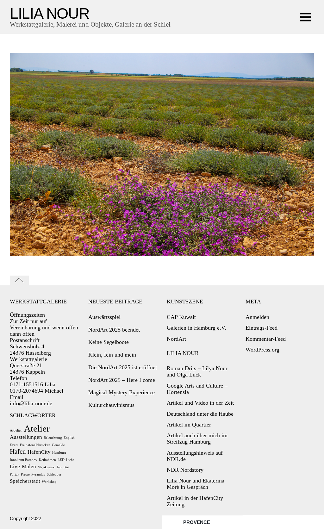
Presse (25, 474)
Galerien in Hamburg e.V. (196, 328)
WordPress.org (262, 349)
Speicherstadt (25, 481)
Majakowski (46, 467)
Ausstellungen (26, 437)
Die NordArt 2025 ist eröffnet (122, 367)
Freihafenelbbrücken (35, 445)
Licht (70, 460)
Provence (196, 522)
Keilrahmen (47, 460)
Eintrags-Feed (261, 328)
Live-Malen (23, 467)
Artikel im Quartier (189, 424)
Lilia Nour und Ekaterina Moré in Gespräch (195, 483)
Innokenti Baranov (23, 460)
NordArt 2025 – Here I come (121, 380)
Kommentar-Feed (266, 339)
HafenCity (39, 452)
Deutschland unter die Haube (200, 414)
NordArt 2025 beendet (114, 330)
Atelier (37, 428)
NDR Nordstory (185, 470)
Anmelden (257, 317)
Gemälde (58, 445)
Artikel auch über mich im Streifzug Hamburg (197, 438)
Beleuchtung (53, 437)
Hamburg (59, 452)
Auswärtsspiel (104, 317)
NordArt (63, 467)
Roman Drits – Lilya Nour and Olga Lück (197, 371)
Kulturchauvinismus (111, 405)
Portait (14, 474)
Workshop (49, 481)
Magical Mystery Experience (121, 392)
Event (14, 445)
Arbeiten (16, 430)
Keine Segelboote (108, 342)
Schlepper (54, 474)
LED (61, 460)
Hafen (18, 451)
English (69, 437)
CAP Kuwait (181, 317)
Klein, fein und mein (112, 355)
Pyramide (38, 474)
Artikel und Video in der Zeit (200, 403)
